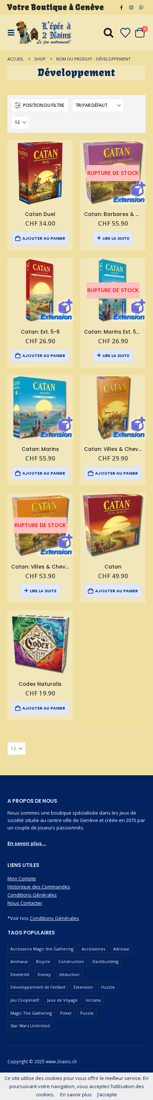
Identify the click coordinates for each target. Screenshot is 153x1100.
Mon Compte (21, 878)
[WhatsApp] (141, 7)
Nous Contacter (24, 903)
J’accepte (107, 1094)
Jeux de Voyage (62, 1000)
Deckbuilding (105, 961)
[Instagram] (131, 7)
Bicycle (43, 961)
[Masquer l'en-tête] (44, 33)
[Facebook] (121, 7)
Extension (83, 987)
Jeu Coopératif (24, 1000)
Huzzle (108, 987)
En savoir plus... (26, 843)
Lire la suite (115, 238)
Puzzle (87, 1013)
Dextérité (19, 974)
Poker (66, 1013)
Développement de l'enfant (37, 987)
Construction (71, 961)
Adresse (121, 949)
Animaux (19, 961)
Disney (44, 974)
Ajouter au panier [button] (43, 238)
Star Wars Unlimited (30, 1025)
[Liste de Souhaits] (125, 33)
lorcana (93, 1000)
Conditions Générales (32, 894)
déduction (69, 974)
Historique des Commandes (38, 886)
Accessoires (93, 949)
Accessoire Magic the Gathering (42, 949)
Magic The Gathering (31, 1013)
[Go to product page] (40, 172)
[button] (39, 105)
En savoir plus (76, 1094)
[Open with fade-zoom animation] (108, 34)
